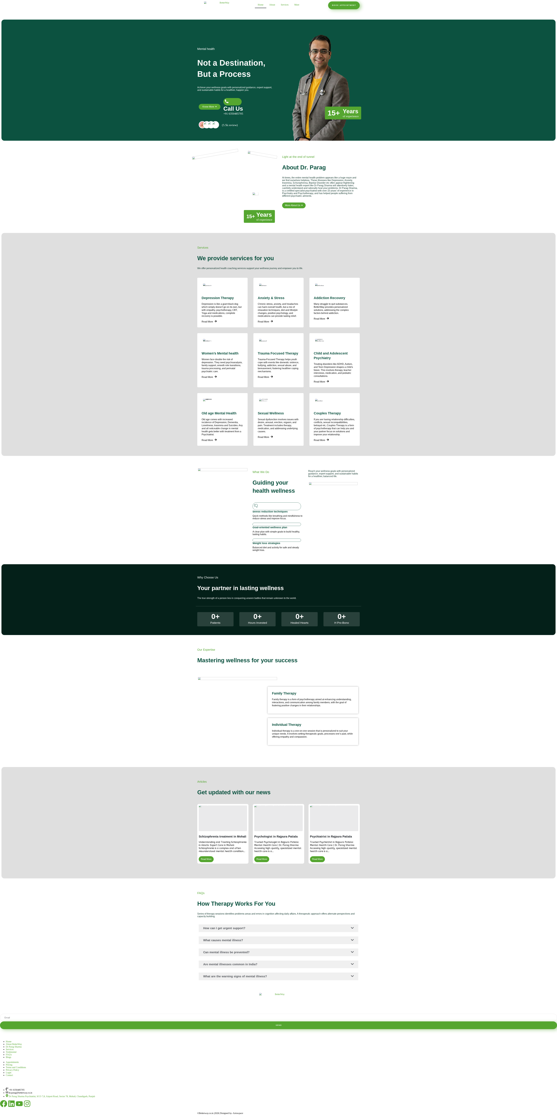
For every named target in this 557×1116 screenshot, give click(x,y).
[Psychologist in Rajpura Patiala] (278, 818)
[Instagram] (27, 1103)
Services (285, 4)
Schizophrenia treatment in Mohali (222, 836)
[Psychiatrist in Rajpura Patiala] (334, 818)
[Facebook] (3, 1103)
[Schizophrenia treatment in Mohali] (223, 818)
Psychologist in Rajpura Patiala (276, 836)
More (296, 4)
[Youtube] (19, 1103)
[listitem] (202, 124)
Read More (207, 322)
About (272, 4)
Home (260, 4)
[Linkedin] (11, 1103)
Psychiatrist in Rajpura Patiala (331, 836)
